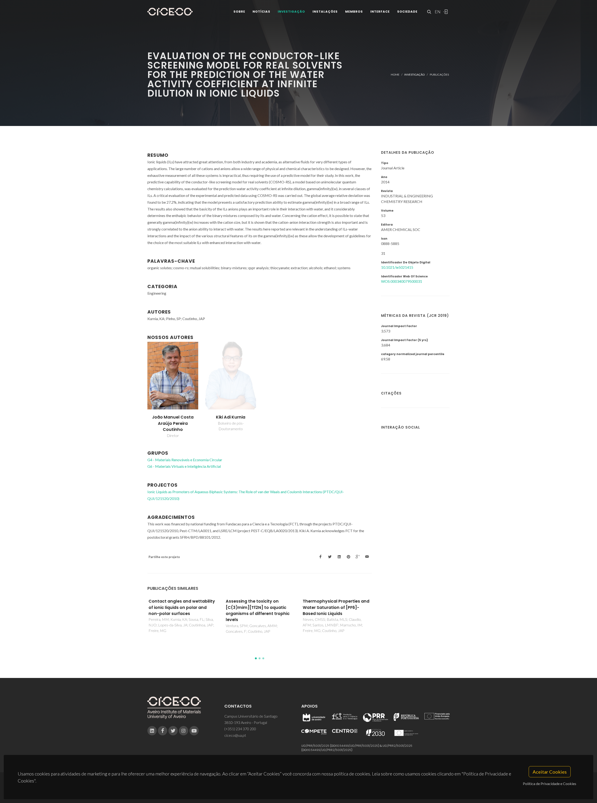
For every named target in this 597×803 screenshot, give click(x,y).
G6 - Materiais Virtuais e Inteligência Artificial (184, 466)
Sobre (239, 11)
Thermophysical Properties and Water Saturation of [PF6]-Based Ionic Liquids (336, 607)
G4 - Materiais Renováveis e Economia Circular (184, 459)
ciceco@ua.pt (235, 735)
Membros (354, 11)
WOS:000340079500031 (401, 281)
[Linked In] (152, 730)
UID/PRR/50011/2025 (315, 746)
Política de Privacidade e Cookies (549, 783)
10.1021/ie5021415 (397, 267)
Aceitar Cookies (550, 772)
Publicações (439, 74)
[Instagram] (183, 730)
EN (437, 11)
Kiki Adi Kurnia (230, 417)
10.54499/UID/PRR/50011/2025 (357, 746)
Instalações (325, 11)
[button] (256, 658)
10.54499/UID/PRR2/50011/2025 (329, 750)
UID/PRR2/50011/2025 (397, 746)
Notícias (261, 11)
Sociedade (407, 11)
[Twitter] (173, 730)
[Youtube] (194, 730)
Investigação (291, 11)
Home (395, 74)
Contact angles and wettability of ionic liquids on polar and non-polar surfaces (182, 607)
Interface (380, 11)
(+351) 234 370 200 (240, 728)
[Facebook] (162, 730)
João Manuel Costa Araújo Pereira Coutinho (173, 423)
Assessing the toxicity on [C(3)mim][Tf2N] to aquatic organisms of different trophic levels (258, 610)
